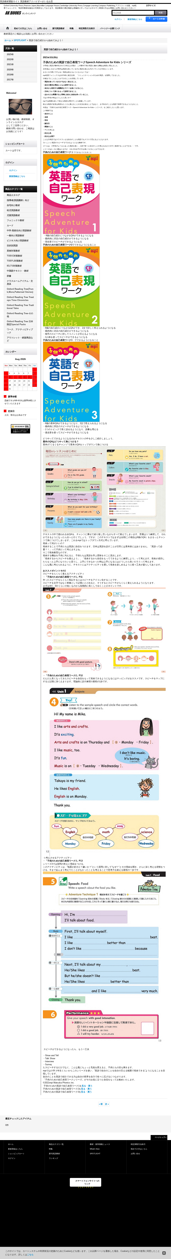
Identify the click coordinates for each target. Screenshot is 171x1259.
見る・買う (87, 1086)
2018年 (10, 74)
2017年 (10, 79)
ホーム (11, 1144)
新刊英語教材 (54, 1154)
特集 (51, 1149)
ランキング (53, 1158)
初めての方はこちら (139, 1149)
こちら (30, 1254)
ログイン (118, 19)
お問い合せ (135, 1154)
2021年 (10, 64)
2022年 (10, 59)
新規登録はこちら (135, 19)
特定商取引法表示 (138, 1144)
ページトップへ (160, 1137)
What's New (95, 1149)
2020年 (10, 69)
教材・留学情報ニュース (100, 1144)
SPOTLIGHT (95, 1154)
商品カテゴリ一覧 (56, 1144)
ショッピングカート (16, 1154)
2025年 (10, 54)
